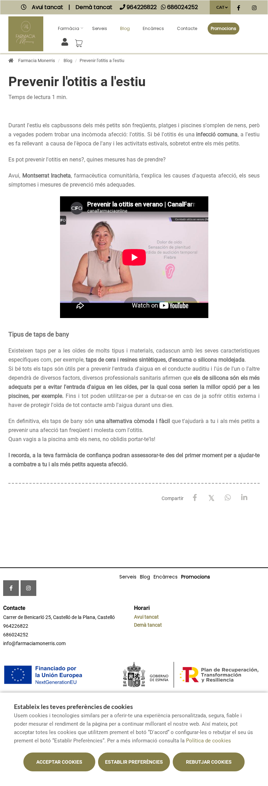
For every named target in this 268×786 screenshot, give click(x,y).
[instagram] (254, 8)
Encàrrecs (153, 28)
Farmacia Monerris (36, 60)
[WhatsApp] (228, 498)
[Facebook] (195, 498)
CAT (220, 7)
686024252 (15, 634)
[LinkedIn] (244, 498)
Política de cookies (208, 741)
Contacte (187, 28)
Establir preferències (134, 762)
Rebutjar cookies (209, 762)
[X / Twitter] (211, 497)
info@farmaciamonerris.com (34, 643)
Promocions (223, 28)
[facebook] (238, 8)
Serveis (99, 28)
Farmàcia (68, 28)
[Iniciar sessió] (66, 41)
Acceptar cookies (59, 762)
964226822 (15, 626)
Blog (125, 28)
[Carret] (80, 41)
